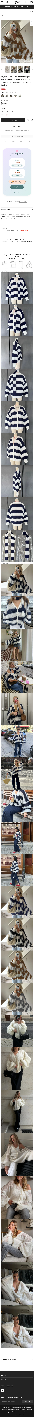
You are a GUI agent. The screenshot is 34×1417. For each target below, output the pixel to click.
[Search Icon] (7, 2)
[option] (17, 7)
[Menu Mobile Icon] (2, 2)
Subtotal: (3, 115)
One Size (3, 103)
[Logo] (17, 2)
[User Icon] (26, 2)
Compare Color (28, 60)
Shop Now (17, 187)
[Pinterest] (2, 1390)
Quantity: (3, 108)
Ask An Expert (23, 201)
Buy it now (17, 126)
